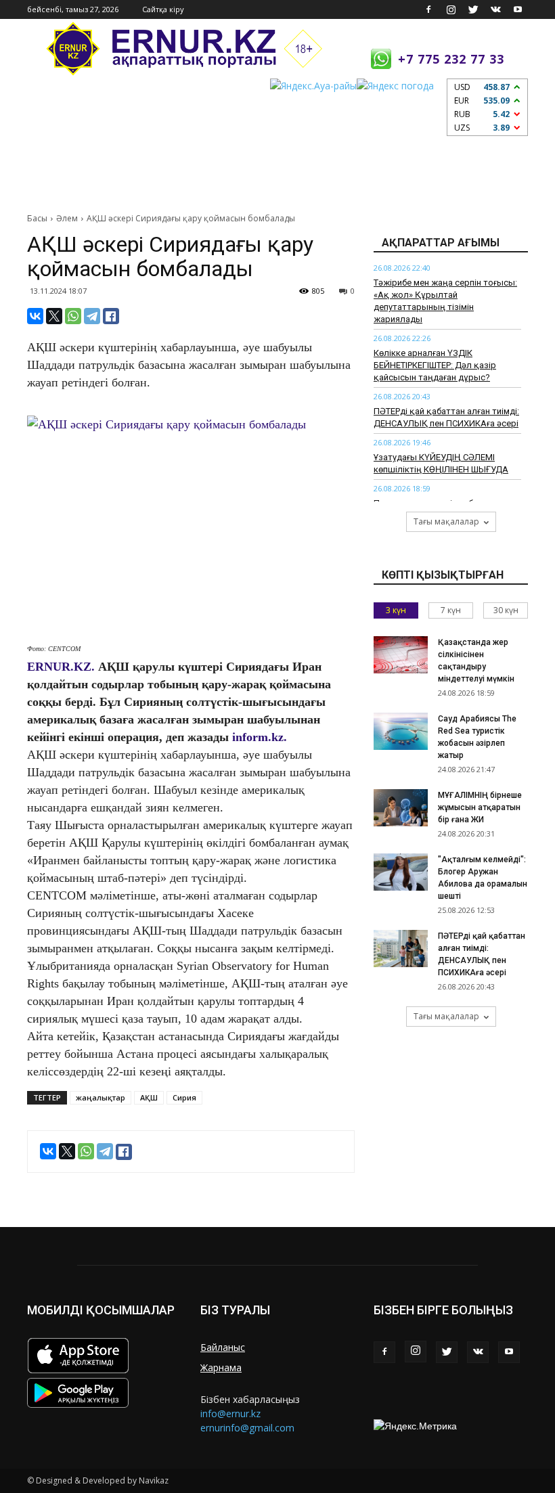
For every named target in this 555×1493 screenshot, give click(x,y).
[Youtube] (518, 9)
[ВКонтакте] (35, 316)
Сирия (184, 1097)
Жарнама (221, 1367)
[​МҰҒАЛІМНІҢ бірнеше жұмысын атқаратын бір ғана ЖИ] (401, 807)
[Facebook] (428, 9)
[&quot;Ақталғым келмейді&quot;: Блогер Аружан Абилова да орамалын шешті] (401, 872)
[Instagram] (451, 9)
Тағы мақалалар (446, 521)
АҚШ (149, 1097)
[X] (54, 316)
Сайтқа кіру (163, 9)
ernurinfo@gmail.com (247, 1427)
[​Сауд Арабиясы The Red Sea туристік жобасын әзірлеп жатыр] (401, 731)
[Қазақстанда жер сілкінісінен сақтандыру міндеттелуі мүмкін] (401, 654)
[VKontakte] (495, 9)
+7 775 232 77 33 (451, 59)
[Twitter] (473, 9)
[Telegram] (92, 316)
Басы (37, 218)
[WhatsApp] (73, 316)
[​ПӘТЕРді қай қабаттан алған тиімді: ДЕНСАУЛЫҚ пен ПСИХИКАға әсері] (401, 948)
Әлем (67, 218)
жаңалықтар (100, 1097)
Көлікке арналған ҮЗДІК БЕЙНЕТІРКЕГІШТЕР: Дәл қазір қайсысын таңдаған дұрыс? (435, 365)
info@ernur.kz (230, 1413)
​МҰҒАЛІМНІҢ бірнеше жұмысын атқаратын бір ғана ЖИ (480, 807)
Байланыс (222, 1347)
